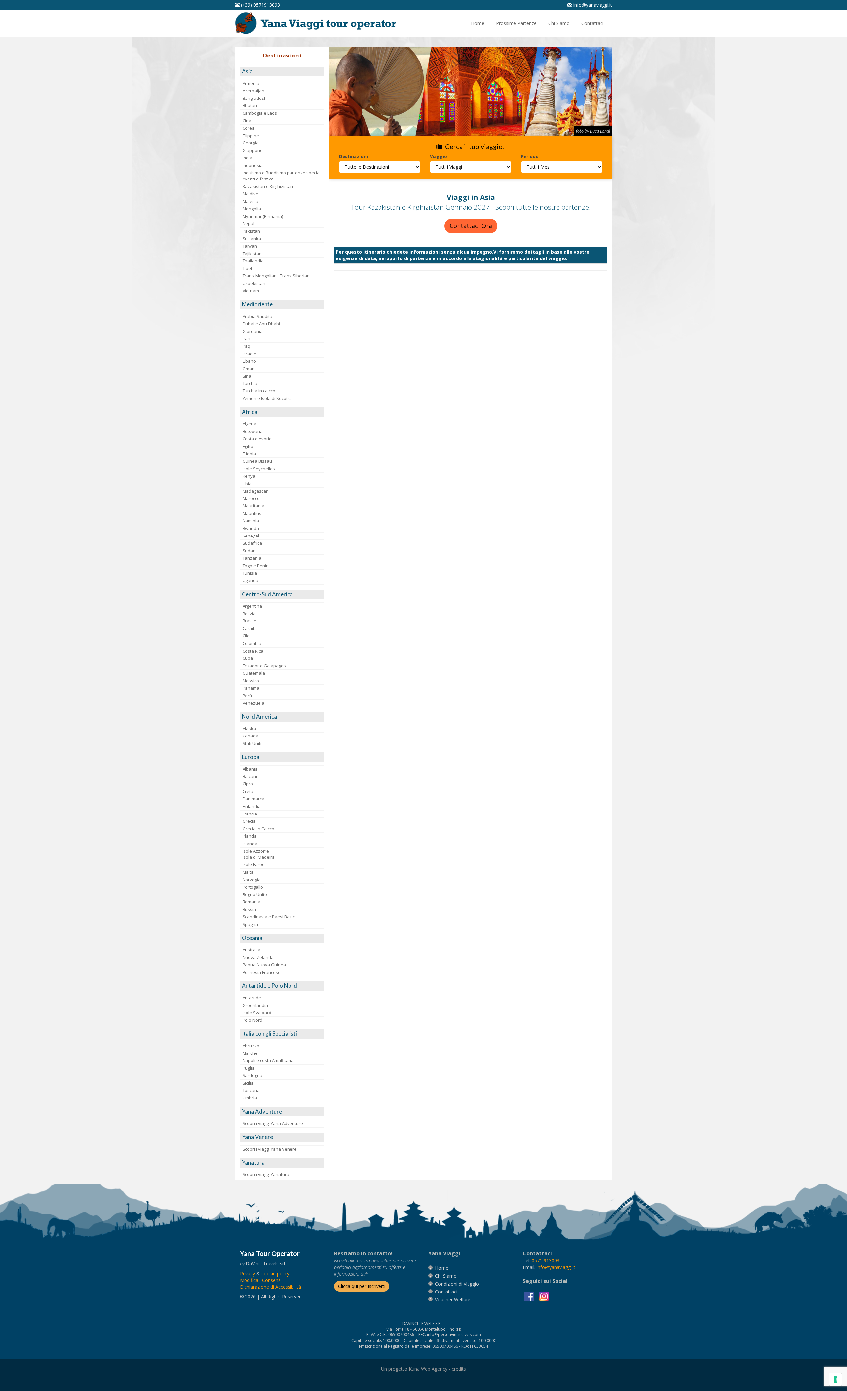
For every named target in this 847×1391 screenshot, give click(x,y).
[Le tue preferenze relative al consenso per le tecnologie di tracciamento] (835, 1379)
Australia (251, 950)
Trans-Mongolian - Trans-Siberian (276, 276)
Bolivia (249, 613)
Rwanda (251, 528)
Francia (250, 814)
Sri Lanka (252, 239)
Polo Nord (252, 1020)
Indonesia (253, 165)
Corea (249, 128)
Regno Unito (255, 894)
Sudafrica (252, 543)
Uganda (250, 580)
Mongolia (252, 209)
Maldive (250, 194)
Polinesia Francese (262, 972)
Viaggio (438, 156)
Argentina (252, 606)
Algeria (249, 424)
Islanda (250, 844)
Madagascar (255, 491)
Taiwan (250, 246)
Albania (250, 769)
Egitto (248, 446)
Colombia (252, 643)
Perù (247, 695)
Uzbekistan (254, 283)
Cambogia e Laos (260, 113)
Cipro (248, 784)
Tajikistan (252, 254)
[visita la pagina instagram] (544, 1296)
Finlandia (252, 806)
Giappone (253, 150)
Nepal (248, 223)
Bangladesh (255, 98)
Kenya (249, 476)
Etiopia (249, 454)
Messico (251, 681)
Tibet (247, 268)
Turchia (250, 383)
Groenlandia (255, 1005)
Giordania (253, 331)
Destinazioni (353, 156)
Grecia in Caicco (258, 829)
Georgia (251, 143)
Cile (246, 636)
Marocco (251, 498)
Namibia (251, 521)
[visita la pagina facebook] (530, 1296)
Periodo (530, 156)
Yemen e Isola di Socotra (267, 398)
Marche (250, 1053)
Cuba (248, 658)
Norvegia (252, 880)
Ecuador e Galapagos (264, 666)
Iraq (246, 346)
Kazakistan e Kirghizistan (268, 186)
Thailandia (253, 261)
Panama (251, 688)
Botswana (253, 431)
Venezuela (253, 703)
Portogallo (253, 887)
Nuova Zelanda (258, 957)
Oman (249, 369)
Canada (250, 736)
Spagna (250, 924)
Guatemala (254, 673)
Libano (249, 361)
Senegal (251, 536)
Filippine (251, 136)
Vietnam (251, 291)
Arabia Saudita (257, 316)
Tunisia (250, 573)
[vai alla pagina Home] (318, 23)
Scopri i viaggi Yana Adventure (273, 1123)
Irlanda (250, 836)
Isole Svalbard (257, 1012)
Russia (249, 909)
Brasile (249, 621)
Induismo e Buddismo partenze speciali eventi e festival (282, 176)
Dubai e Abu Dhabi (261, 324)
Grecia (249, 821)
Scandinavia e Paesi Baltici (269, 917)
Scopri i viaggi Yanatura (266, 1174)
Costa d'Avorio (257, 439)
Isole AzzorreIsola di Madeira (259, 854)
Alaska (249, 729)
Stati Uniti (252, 743)
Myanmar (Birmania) (263, 216)
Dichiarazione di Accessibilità (270, 1287)
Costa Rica (253, 651)
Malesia (250, 201)
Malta (248, 872)
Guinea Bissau (257, 461)
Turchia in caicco (259, 391)
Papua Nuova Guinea (264, 965)
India (247, 158)
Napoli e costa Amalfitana (268, 1060)
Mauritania (253, 506)
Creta (248, 791)
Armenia (251, 83)
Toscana (251, 1090)
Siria (247, 376)
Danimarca (253, 799)
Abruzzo (251, 1046)
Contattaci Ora (471, 226)
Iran (246, 338)
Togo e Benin (256, 566)
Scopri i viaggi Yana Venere (270, 1149)
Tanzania (252, 558)
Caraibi (250, 628)
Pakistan (251, 231)
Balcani (250, 776)
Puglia (249, 1068)
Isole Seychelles (259, 469)
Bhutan (250, 105)
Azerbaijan (253, 91)
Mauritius (252, 513)
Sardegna (252, 1075)
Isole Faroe (254, 864)
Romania (251, 902)
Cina (247, 121)
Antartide (252, 998)
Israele (249, 354)
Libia (247, 484)
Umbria (250, 1098)
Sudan (249, 551)
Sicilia (248, 1083)
